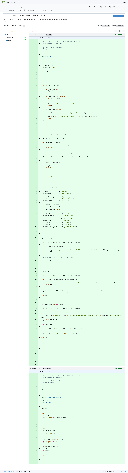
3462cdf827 (120, 25)
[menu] (123, 31)
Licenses (119, 471)
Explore (9, 2)
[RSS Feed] (90, 7)
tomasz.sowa (16, 7)
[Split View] (119, 31)
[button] (96, 7)
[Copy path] (44, 35)
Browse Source (118, 16)
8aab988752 (105, 25)
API (125, 471)
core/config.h (36, 368)
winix (24, 7)
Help (15, 2)
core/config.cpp (37, 34)
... (5, 21)
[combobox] (115, 31)
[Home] (3, 2)
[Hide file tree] (4, 31)
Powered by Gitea (7, 471)
